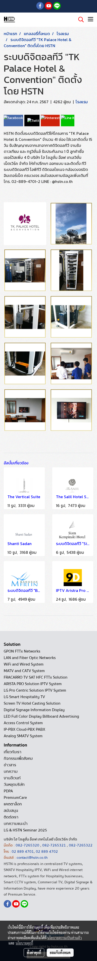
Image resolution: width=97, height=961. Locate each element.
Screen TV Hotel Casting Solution (32, 703)
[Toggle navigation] (90, 19)
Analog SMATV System (23, 736)
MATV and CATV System (24, 671)
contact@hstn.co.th (32, 858)
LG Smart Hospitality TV (24, 697)
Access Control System (23, 723)
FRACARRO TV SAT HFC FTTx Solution (35, 677)
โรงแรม (82, 102)
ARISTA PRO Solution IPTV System (33, 684)
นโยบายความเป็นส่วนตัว (64, 937)
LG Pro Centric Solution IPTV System (35, 690)
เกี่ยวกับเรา (12, 752)
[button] (79, 19)
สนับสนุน (11, 810)
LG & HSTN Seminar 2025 (25, 830)
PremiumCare (15, 797)
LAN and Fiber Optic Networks (30, 658)
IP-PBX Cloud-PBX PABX (24, 729)
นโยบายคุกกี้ (24, 943)
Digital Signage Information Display (34, 710)
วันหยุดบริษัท (14, 784)
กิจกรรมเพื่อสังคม (18, 758)
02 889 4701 (23, 851)
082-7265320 (28, 845)
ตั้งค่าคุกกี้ (34, 952)
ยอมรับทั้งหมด (60, 952)
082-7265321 (54, 845)
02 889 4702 (47, 851)
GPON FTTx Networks (22, 651)
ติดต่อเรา (11, 817)
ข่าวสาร (10, 765)
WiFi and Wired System (24, 664)
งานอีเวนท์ (12, 778)
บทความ (11, 771)
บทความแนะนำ (16, 823)
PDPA (8, 791)
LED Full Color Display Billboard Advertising (41, 716)
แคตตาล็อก (13, 804)
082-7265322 (81, 845)
